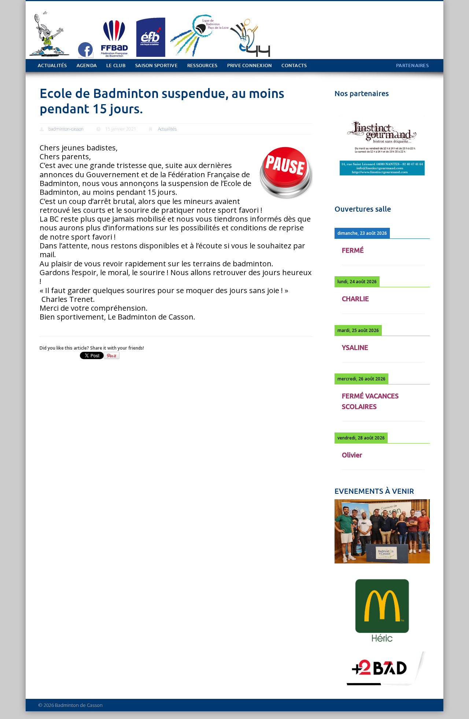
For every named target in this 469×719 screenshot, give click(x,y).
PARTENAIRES (412, 65)
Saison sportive (156, 65)
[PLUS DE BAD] (382, 686)
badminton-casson (66, 129)
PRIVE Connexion (249, 65)
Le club (116, 65)
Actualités (52, 65)
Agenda (87, 65)
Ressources (202, 65)
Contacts (294, 65)
